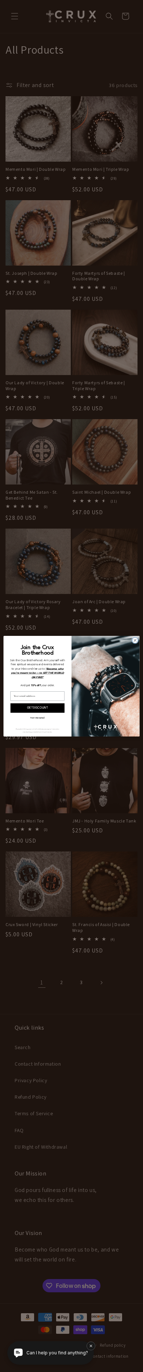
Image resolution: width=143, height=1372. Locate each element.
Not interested (37, 718)
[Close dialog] (135, 640)
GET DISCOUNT (37, 707)
